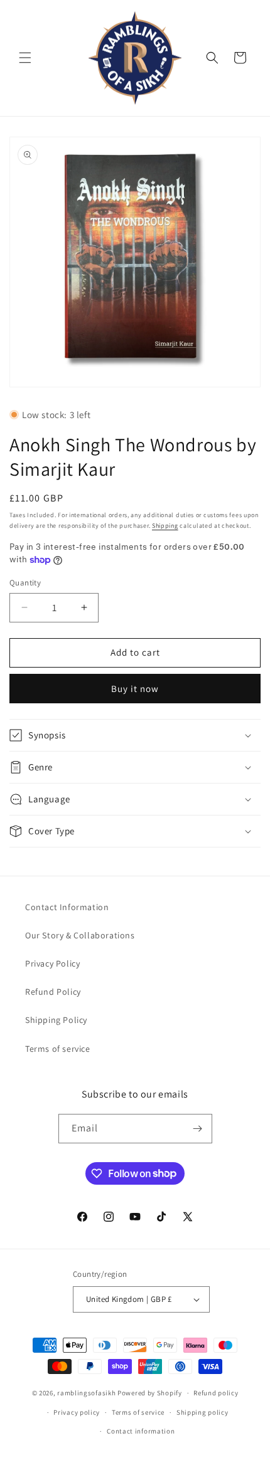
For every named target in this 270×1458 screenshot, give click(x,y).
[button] (25, 57)
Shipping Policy (56, 1019)
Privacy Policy (52, 963)
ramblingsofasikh (86, 1392)
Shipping (165, 526)
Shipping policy (202, 1412)
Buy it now (135, 689)
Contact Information (67, 907)
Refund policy (215, 1392)
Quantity (25, 582)
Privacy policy (76, 1412)
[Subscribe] (198, 1128)
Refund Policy (53, 991)
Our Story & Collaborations (80, 935)
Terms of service (57, 1048)
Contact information (141, 1431)
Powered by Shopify (149, 1392)
